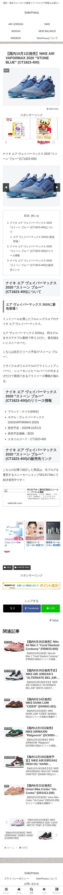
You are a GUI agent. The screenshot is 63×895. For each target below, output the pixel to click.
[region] (31, 185)
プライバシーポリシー (16, 878)
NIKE (9, 567)
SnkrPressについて (46, 878)
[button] (56, 601)
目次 (27, 215)
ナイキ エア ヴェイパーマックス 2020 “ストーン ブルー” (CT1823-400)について (31, 227)
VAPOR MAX (23, 567)
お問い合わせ (31, 883)
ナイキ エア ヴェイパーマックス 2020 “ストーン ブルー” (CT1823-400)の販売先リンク (31, 265)
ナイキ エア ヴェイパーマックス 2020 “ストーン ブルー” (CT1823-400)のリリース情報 (31, 251)
